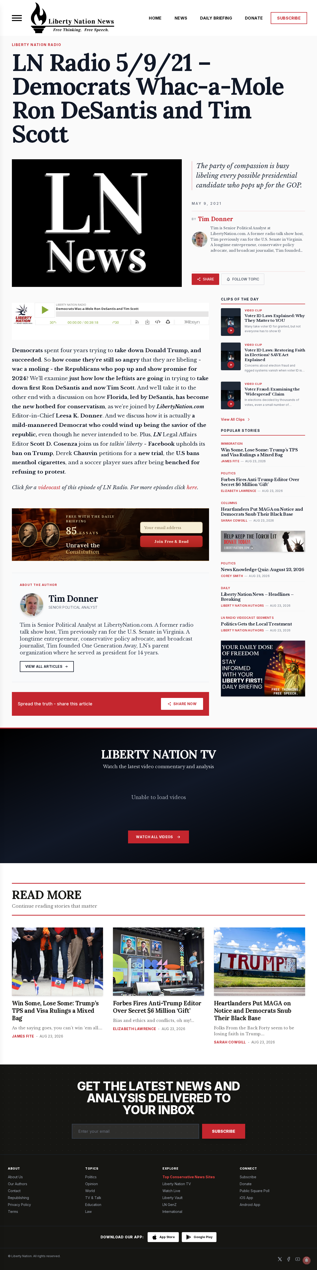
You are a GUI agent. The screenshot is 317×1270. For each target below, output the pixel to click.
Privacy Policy (19, 1204)
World (90, 1191)
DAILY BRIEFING (216, 18)
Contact (14, 1191)
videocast (49, 487)
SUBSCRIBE (289, 18)
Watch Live (171, 1191)
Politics (91, 1177)
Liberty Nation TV (176, 1184)
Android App (250, 1204)
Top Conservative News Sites (188, 1177)
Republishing (18, 1198)
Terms (13, 1211)
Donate (246, 1184)
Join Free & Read (171, 541)
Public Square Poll (254, 1191)
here (192, 487)
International (172, 1211)
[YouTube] (297, 1259)
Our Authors (17, 1184)
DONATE (254, 18)
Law (88, 1211)
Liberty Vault (172, 1198)
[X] (279, 1259)
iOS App (246, 1198)
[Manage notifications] (307, 1260)
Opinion (91, 1184)
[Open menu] (17, 18)
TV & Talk (93, 1198)
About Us (15, 1177)
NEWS (181, 18)
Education (93, 1204)
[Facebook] (288, 1259)
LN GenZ (169, 1204)
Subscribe (223, 1131)
